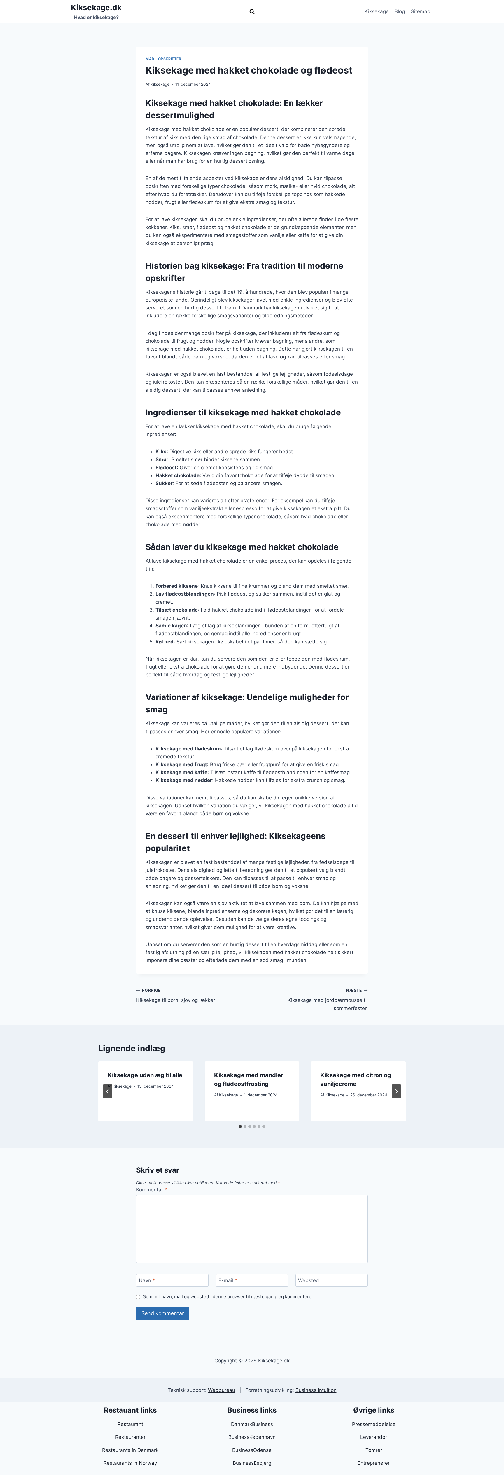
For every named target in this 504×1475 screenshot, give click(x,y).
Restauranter (130, 1437)
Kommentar (151, 1190)
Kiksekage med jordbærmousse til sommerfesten (328, 999)
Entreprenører (374, 1463)
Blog (400, 11)
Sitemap (420, 11)
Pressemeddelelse (374, 1424)
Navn (147, 1280)
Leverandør (373, 1437)
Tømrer (373, 1450)
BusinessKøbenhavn (252, 1437)
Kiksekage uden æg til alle (145, 1075)
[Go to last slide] (107, 1091)
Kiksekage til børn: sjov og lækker (175, 995)
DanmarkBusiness (252, 1424)
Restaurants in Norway (130, 1463)
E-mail (227, 1280)
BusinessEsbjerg (252, 1463)
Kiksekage (377, 11)
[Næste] (396, 1091)
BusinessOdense (252, 1450)
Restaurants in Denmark (130, 1450)
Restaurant (130, 1424)
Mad (150, 59)
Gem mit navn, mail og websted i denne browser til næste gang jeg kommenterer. (228, 1296)
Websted (308, 1280)
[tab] (240, 1126)
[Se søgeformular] (252, 11)
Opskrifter (169, 59)
